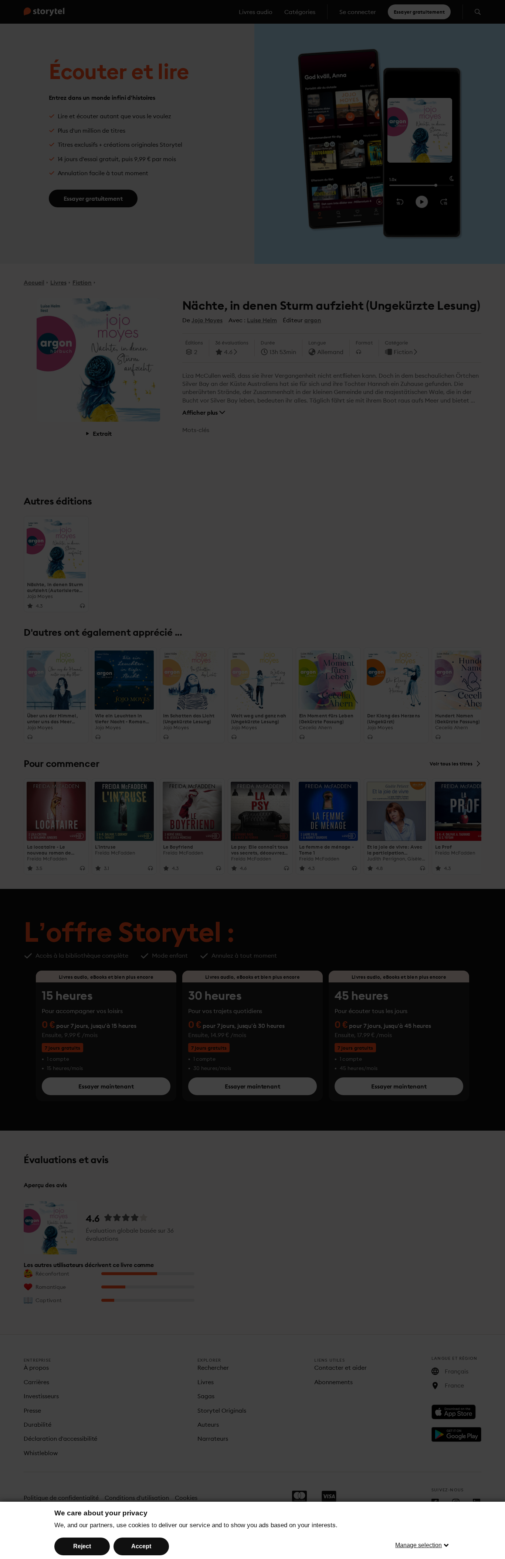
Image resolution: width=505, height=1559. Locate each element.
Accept (141, 1546)
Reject (82, 1546)
